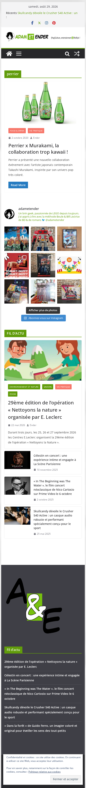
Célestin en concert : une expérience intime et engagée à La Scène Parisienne (55, 460)
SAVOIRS (48, 386)
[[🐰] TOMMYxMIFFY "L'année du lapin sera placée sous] (16, 265)
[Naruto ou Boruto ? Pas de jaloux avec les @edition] (69, 291)
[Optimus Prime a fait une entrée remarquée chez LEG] (43, 265)
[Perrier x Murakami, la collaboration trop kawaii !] (42, 102)
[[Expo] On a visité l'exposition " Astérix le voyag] (16, 239)
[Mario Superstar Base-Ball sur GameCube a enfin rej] (69, 239)
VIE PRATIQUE (36, 130)
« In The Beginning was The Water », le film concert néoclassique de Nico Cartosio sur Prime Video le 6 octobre (54, 487)
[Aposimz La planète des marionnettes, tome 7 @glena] (43, 291)
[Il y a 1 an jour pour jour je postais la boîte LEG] (43, 239)
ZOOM (13, 394)
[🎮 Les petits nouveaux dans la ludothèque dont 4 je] (16, 291)
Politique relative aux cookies (44, 771)
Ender (36, 137)
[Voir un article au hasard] (77, 53)
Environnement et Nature (24, 386)
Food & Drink (17, 130)
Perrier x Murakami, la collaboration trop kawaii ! (38, 148)
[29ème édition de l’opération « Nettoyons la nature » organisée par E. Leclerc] (42, 360)
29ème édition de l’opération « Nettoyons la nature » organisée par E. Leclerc (41, 409)
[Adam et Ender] (9, 53)
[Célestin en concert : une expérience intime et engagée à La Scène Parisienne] (17, 462)
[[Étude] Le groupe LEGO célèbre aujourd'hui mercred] (69, 265)
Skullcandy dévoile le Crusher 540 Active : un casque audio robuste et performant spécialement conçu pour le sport (53, 519)
